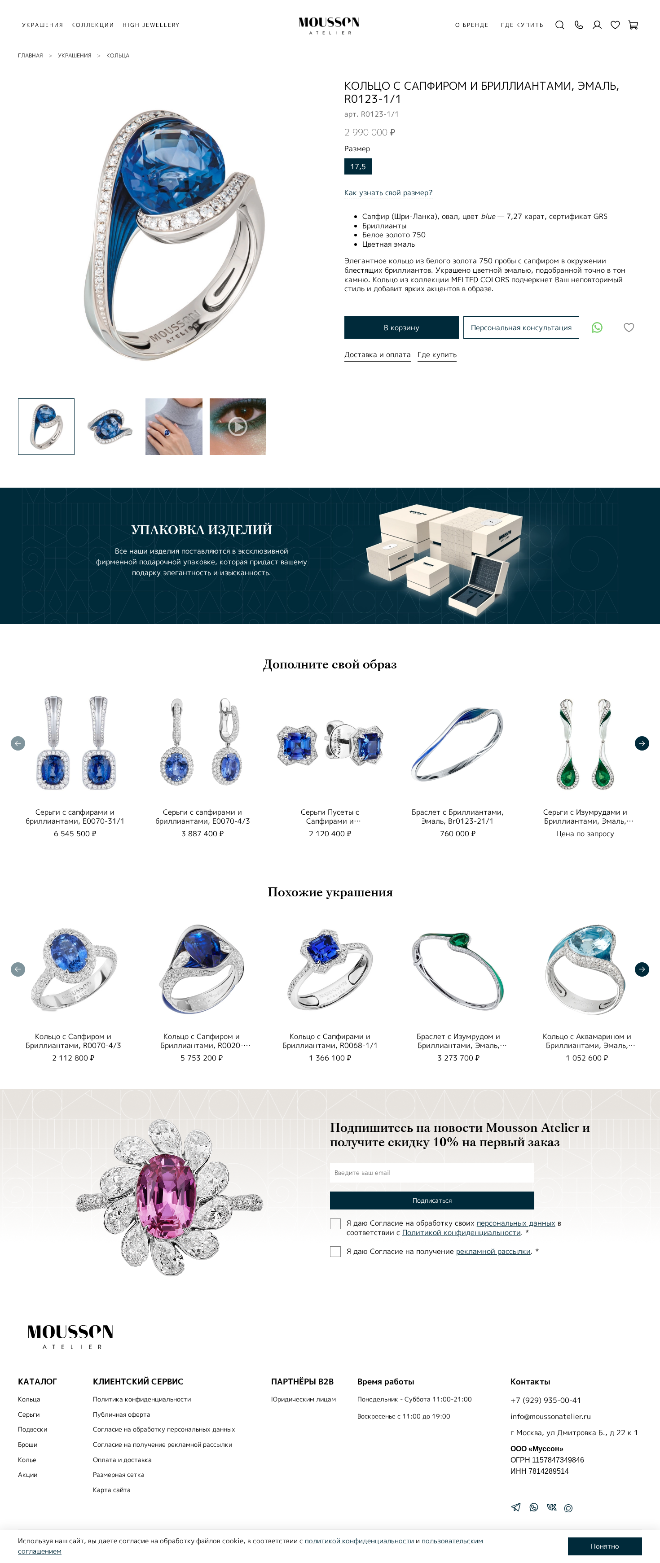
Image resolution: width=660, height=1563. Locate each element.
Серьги (29, 1414)
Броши (27, 1444)
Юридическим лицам (303, 1399)
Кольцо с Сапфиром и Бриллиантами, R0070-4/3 (73, 1040)
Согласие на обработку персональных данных (164, 1429)
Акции (27, 1474)
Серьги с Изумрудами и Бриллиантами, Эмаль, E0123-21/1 (585, 821)
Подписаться (432, 1200)
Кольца (117, 55)
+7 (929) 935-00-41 (545, 1400)
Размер (357, 148)
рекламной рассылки (493, 1251)
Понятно (605, 1546)
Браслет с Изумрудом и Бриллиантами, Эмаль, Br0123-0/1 (458, 1045)
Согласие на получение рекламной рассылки (162, 1444)
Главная (30, 55)
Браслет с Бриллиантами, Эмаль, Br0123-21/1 (458, 816)
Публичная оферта (121, 1414)
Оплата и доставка (122, 1459)
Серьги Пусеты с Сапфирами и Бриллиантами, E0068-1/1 (330, 821)
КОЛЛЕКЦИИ (92, 25)
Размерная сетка (119, 1474)
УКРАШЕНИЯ (42, 25)
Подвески (32, 1429)
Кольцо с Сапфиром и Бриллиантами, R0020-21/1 (201, 1045)
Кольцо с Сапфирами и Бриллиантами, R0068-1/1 (330, 1040)
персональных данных (516, 1223)
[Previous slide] (32, 235)
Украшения (74, 55)
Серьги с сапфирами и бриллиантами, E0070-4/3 (202, 816)
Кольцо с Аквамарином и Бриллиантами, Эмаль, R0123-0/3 (587, 1045)
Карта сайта (112, 1489)
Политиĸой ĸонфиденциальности (461, 1232)
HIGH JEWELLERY (151, 25)
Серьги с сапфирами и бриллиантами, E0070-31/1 (75, 816)
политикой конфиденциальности (359, 1541)
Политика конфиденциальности (142, 1399)
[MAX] (568, 1508)
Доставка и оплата (377, 354)
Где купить (522, 25)
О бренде (472, 25)
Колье (27, 1459)
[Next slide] (315, 235)
